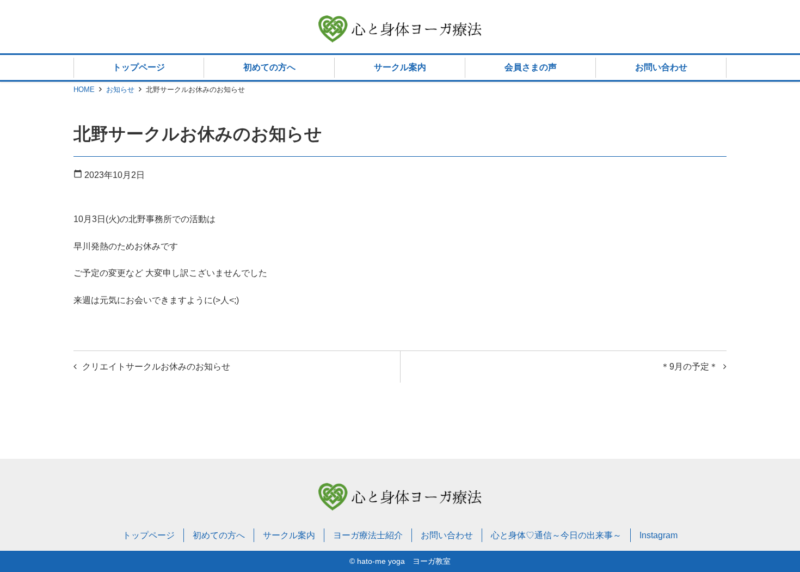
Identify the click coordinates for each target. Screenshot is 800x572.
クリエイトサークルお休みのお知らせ (156, 366)
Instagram (658, 535)
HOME (84, 89)
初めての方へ (269, 67)
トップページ (139, 67)
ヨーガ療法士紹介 (368, 535)
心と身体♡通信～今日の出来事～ (556, 535)
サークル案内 (400, 67)
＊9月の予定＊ (689, 366)
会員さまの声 (530, 67)
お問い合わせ (661, 67)
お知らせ (120, 89)
